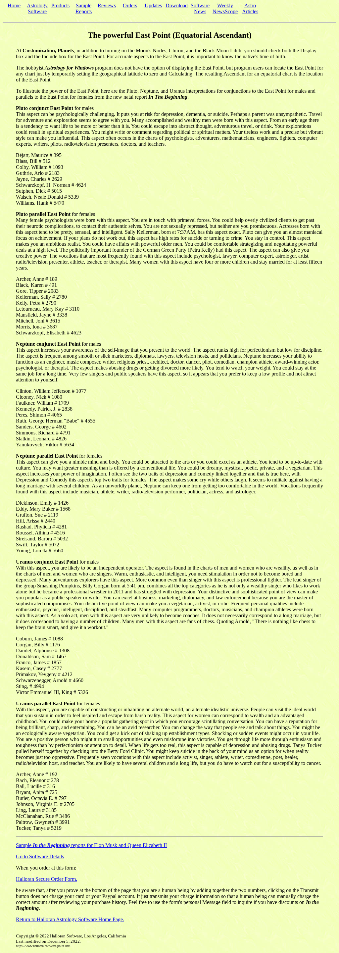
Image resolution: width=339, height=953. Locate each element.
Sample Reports (83, 8)
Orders (130, 5)
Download (177, 5)
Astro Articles (250, 8)
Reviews (107, 5)
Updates (153, 5)
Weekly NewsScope (225, 8)
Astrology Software (37, 8)
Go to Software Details (40, 856)
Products (60, 5)
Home (14, 5)
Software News (200, 8)
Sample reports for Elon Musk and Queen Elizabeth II (91, 845)
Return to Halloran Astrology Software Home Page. (70, 919)
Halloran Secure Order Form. (46, 879)
